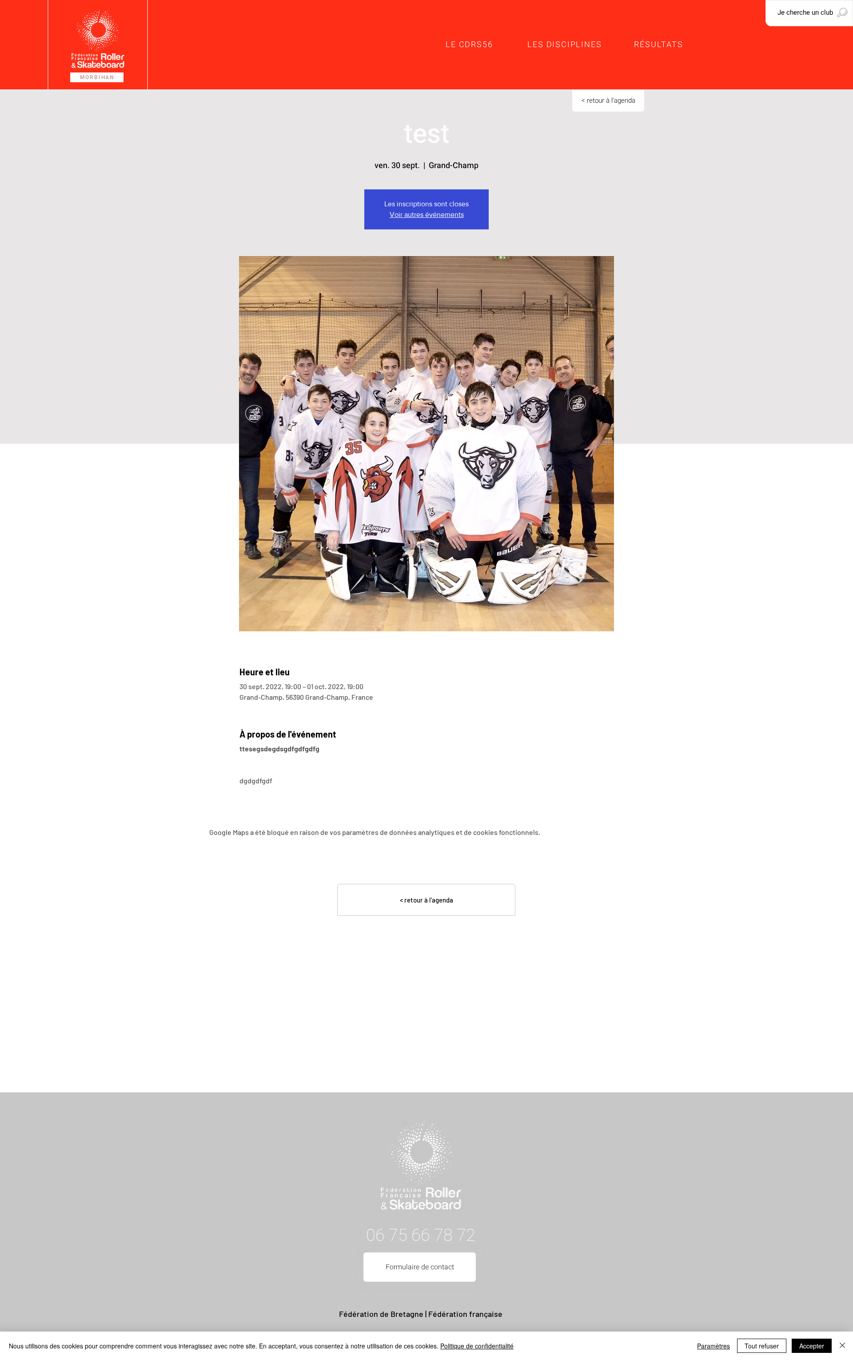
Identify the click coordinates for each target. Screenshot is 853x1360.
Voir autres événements (427, 214)
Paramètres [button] (713, 1345)
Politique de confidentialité (477, 1345)
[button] (469, 44)
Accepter (811, 1345)
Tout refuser (762, 1345)
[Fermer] (842, 1346)
